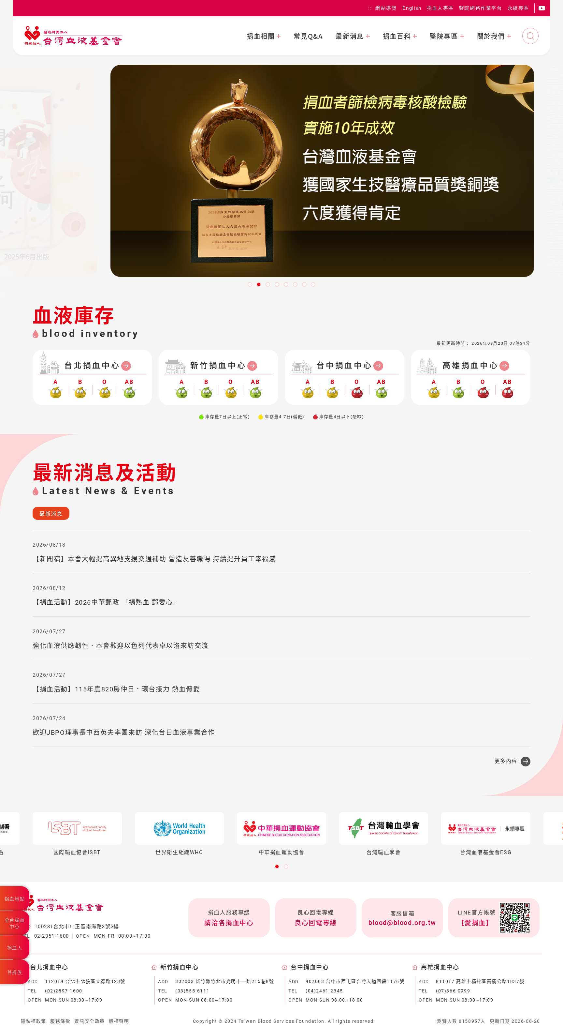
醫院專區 (444, 36)
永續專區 (518, 8)
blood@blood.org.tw (402, 923)
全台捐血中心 (15, 923)
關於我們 (491, 36)
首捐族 (14, 972)
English (412, 8)
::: (370, 8)
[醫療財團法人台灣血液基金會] (73, 35)
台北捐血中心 (92, 365)
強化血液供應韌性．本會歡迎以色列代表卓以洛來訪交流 (121, 646)
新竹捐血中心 (218, 365)
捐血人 (14, 947)
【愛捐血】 (475, 923)
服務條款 (60, 1021)
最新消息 (350, 36)
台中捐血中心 (344, 365)
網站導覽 (386, 8)
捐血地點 (15, 898)
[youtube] (541, 8)
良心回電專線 (316, 923)
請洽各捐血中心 (228, 923)
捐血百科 (397, 36)
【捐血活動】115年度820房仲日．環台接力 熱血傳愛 (116, 689)
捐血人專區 (440, 8)
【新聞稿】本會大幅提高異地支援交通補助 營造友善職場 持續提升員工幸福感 (154, 559)
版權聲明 (119, 1021)
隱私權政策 (33, 1021)
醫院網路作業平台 (480, 8)
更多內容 (506, 761)
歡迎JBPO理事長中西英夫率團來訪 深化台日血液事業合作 (124, 732)
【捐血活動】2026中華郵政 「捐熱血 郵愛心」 (106, 602)
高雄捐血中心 (470, 365)
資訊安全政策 (89, 1021)
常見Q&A (308, 36)
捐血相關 (261, 36)
